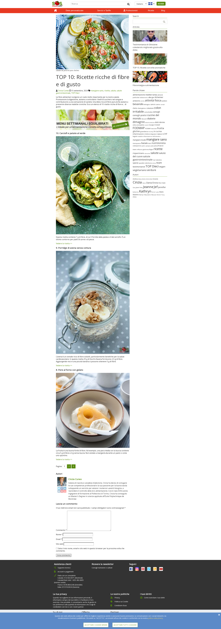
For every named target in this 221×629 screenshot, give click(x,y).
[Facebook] (62, 488)
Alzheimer (159, 97)
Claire (144, 183)
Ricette (151, 10)
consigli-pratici (140, 115)
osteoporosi (137, 146)
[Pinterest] (62, 491)
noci (149, 143)
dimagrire (139, 122)
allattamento (144, 97)
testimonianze (139, 166)
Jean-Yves (139, 187)
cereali (162, 104)
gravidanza (144, 131)
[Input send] (128, 4)
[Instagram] (59, 491)
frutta (160, 128)
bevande (138, 104)
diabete (151, 118)
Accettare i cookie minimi (96, 625)
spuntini (141, 163)
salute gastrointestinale (143, 158)
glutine (136, 131)
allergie (151, 97)
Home (55, 10)
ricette (107, 90)
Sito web (59, 544)
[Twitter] (59, 488)
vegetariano (139, 170)
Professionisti (131, 10)
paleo (143, 146)
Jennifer (162, 187)
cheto (135, 108)
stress (154, 163)
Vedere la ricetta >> (64, 243)
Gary (134, 187)
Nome (59, 534)
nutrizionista (159, 143)
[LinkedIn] (65, 488)
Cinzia (137, 182)
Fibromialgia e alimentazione (146, 85)
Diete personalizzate (74, 10)
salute (113, 90)
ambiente (136, 101)
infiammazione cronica (141, 134)
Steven (159, 195)
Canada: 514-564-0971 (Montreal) (70, 578)
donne (162, 122)
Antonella (149, 179)
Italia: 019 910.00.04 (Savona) (68, 587)
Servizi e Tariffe (104, 10)
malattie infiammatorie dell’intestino (149, 136)
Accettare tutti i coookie (125, 625)
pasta (152, 146)
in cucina (158, 131)
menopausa (137, 143)
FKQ (159, 183)
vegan (162, 166)
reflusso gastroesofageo (145, 149)
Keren (154, 192)
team (159, 162)
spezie (135, 163)
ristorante (147, 153)
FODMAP (139, 128)
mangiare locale (139, 140)
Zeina (134, 197)
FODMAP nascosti (151, 128)
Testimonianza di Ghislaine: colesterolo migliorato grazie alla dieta (147, 47)
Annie (144, 179)
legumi (135, 136)
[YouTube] (65, 491)
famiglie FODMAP (154, 125)
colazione (150, 108)
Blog (163, 10)
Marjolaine (147, 195)
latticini (159, 134)
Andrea (135, 179)
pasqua (148, 146)
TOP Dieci (75, 93)
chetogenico (142, 108)
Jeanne (148, 187)
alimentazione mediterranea (145, 94)
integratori (153, 134)
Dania (149, 182)
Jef (156, 187)
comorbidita (148, 112)
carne (158, 104)
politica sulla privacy (155, 618)
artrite (143, 101)
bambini (164, 101)
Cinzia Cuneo (63, 90)
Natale (144, 143)
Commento (61, 530)
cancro (152, 104)
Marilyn (141, 195)
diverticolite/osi (150, 122)
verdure (151, 170)
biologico (147, 104)
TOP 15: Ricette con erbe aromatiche (149, 67)
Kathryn (145, 191)
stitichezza (148, 163)
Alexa (140, 179)
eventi (147, 125)
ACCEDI (161, 4)
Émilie (155, 182)
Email (59, 539)
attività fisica (153, 100)
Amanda (155, 179)
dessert (144, 119)
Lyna (157, 192)
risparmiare (138, 153)
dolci (157, 122)
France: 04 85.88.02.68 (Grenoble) (70, 585)
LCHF (165, 134)
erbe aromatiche (138, 125)
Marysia (153, 195)
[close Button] (219, 615)
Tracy (162, 195)
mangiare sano (97, 90)
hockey (151, 131)
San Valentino (157, 160)
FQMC (164, 183)
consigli (156, 111)
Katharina (136, 192)
